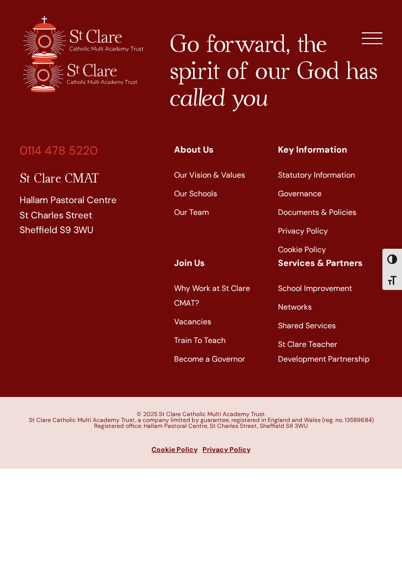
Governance (300, 193)
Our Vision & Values (209, 175)
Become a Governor (209, 359)
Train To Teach (200, 340)
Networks (295, 307)
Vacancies (192, 321)
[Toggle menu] (372, 38)
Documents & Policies (317, 212)
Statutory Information (316, 175)
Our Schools (195, 193)
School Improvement (315, 288)
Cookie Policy (302, 249)
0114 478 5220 (59, 150)
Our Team (191, 212)
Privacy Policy (303, 231)
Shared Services (307, 325)
